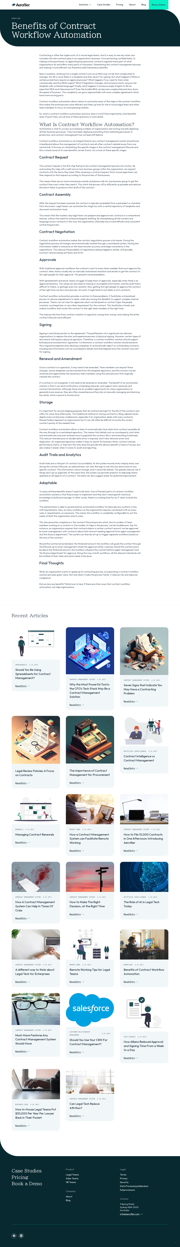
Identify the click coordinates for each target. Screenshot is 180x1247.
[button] (85, 4)
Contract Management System (82, 679)
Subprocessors (127, 1190)
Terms (123, 1174)
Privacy (123, 1178)
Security (124, 1182)
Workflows (16, 18)
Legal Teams (72, 1174)
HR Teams (71, 1182)
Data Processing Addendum (134, 1186)
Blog (143, 4)
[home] (21, 4)
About (132, 4)
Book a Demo (27, 1183)
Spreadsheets (21, 665)
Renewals (19, 829)
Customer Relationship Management (80, 1033)
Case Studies (103, 4)
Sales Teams (72, 1178)
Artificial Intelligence (135, 751)
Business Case (21, 1104)
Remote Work (75, 829)
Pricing (119, 4)
